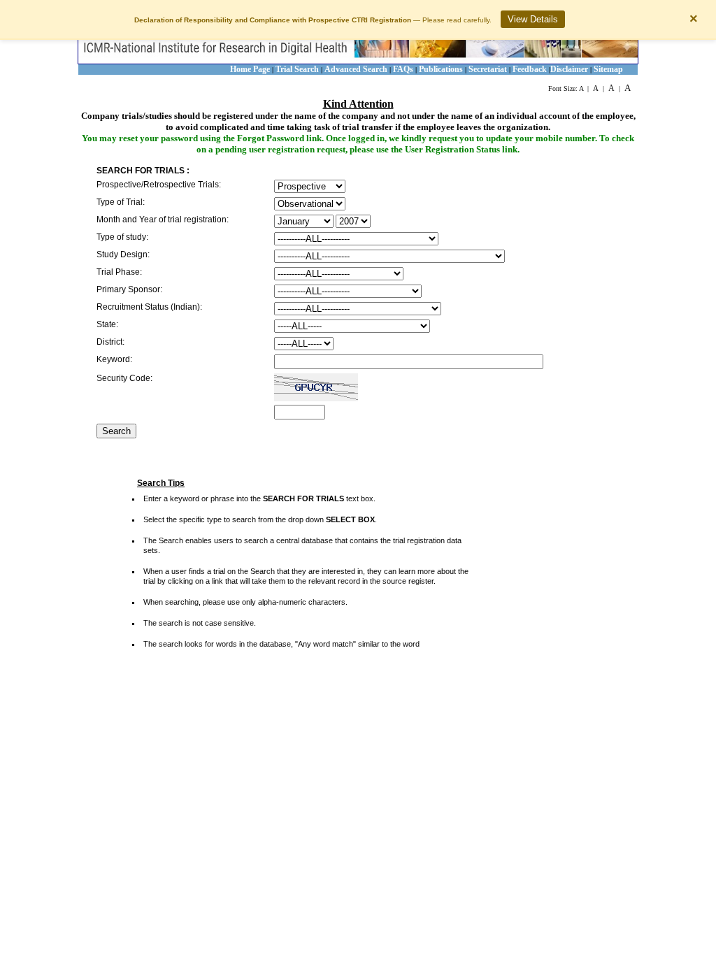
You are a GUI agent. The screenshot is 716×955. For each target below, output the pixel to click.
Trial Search (297, 69)
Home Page (250, 69)
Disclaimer (569, 69)
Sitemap (608, 69)
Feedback (530, 69)
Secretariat (487, 69)
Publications (441, 69)
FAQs (404, 69)
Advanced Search (355, 69)
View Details (533, 19)
